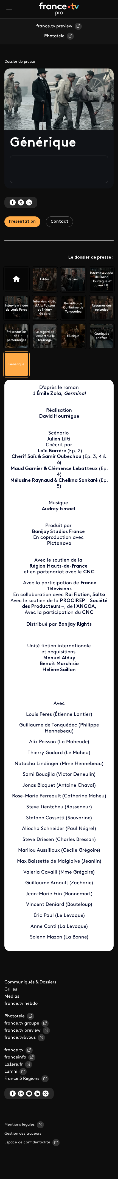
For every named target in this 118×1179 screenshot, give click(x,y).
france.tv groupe (21, 1023)
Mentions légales (19, 1125)
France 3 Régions (21, 1079)
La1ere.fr (13, 1064)
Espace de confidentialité (27, 1142)
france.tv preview (54, 26)
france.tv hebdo (21, 1003)
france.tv (13, 1050)
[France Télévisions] (59, 9)
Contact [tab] (59, 222)
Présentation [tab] (22, 222)
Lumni (10, 1071)
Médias (11, 996)
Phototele (54, 36)
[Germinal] (16, 278)
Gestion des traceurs (22, 1134)
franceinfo (15, 1057)
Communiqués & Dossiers (30, 982)
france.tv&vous (20, 1037)
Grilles (10, 989)
